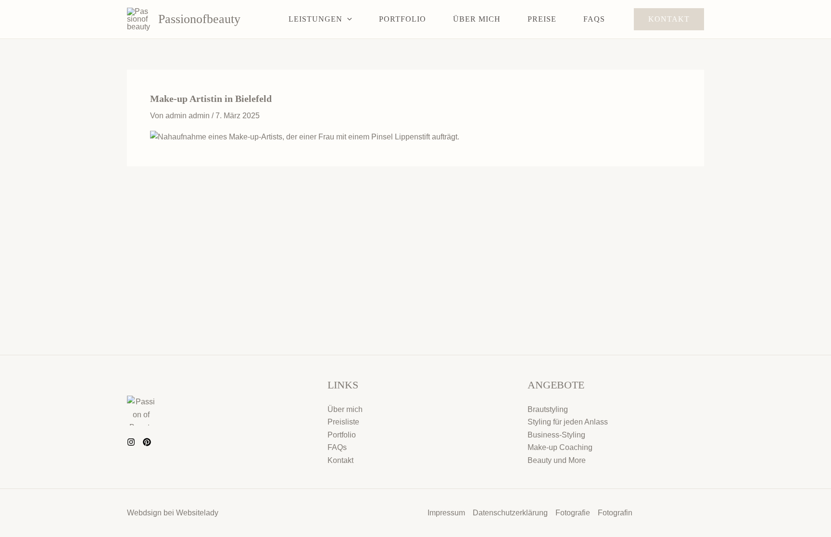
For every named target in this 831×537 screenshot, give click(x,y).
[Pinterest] (147, 442)
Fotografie (572, 513)
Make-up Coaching (560, 447)
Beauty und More (557, 460)
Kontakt (340, 460)
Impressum (446, 513)
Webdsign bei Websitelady (172, 513)
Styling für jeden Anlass (568, 422)
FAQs (337, 447)
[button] (347, 19)
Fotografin (615, 513)
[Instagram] (131, 442)
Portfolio (341, 435)
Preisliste (343, 422)
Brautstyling (548, 409)
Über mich (345, 409)
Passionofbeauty (199, 19)
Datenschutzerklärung (510, 513)
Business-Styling (556, 435)
